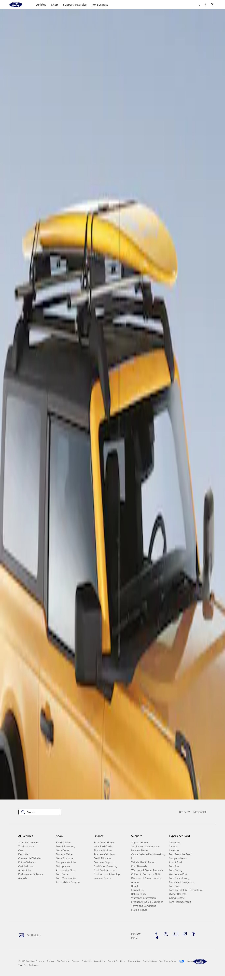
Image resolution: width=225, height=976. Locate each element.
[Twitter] (166, 934)
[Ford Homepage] (200, 961)
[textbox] (39, 812)
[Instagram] (185, 934)
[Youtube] (175, 934)
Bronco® (184, 812)
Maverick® (200, 812)
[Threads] (194, 934)
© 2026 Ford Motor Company (31, 961)
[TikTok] (157, 938)
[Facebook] (157, 934)
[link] (50, 961)
